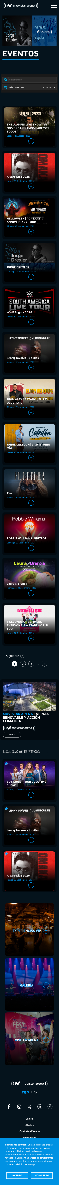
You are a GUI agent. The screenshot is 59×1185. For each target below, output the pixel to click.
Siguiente (12, 656)
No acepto (42, 1175)
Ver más (12, 734)
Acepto (17, 1175)
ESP (25, 1092)
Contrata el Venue (30, 1131)
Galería (29, 1118)
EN (36, 1093)
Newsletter (29, 1137)
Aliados (29, 1125)
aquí (33, 1164)
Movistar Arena (21, 5)
